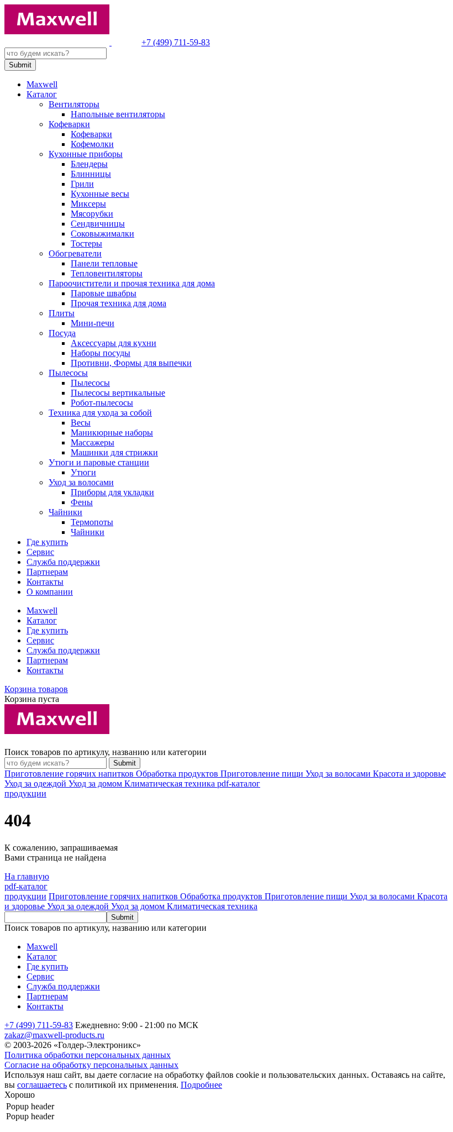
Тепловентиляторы (107, 273)
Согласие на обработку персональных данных (91, 1065)
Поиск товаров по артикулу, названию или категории (105, 752)
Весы (81, 422)
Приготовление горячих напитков (70, 773)
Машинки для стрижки (114, 452)
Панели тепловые (104, 263)
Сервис (40, 552)
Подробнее (201, 1084)
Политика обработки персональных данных (87, 1055)
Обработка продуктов (178, 773)
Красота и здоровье (409, 773)
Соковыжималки (102, 233)
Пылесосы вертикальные (118, 392)
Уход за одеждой (36, 783)
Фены (82, 502)
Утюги (83, 472)
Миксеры (88, 203)
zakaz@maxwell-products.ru (54, 1035)
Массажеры (92, 442)
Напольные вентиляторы (118, 114)
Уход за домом (96, 783)
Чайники (65, 512)
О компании (50, 591)
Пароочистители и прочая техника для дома (132, 283)
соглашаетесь (42, 1084)
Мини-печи (92, 323)
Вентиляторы (74, 104)
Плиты (62, 313)
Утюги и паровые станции (99, 462)
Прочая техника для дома (118, 303)
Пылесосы (68, 373)
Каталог (42, 94)
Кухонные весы (100, 193)
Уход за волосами (81, 482)
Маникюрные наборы (112, 432)
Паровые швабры (103, 293)
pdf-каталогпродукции (26, 891)
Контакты (45, 581)
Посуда (62, 333)
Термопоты (92, 522)
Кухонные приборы (86, 154)
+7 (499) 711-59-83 (175, 42)
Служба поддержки (63, 562)
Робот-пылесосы (102, 402)
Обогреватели (75, 253)
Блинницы (91, 174)
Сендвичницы (98, 223)
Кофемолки (92, 144)
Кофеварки (69, 124)
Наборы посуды (100, 353)
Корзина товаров (36, 689)
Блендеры (89, 164)
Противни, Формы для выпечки (131, 363)
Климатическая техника (170, 783)
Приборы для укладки (112, 492)
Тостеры (86, 243)
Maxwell (42, 84)
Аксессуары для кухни (113, 343)
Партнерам (47, 572)
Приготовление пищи (262, 773)
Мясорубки (92, 213)
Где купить (47, 542)
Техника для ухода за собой (100, 412)
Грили (82, 183)
